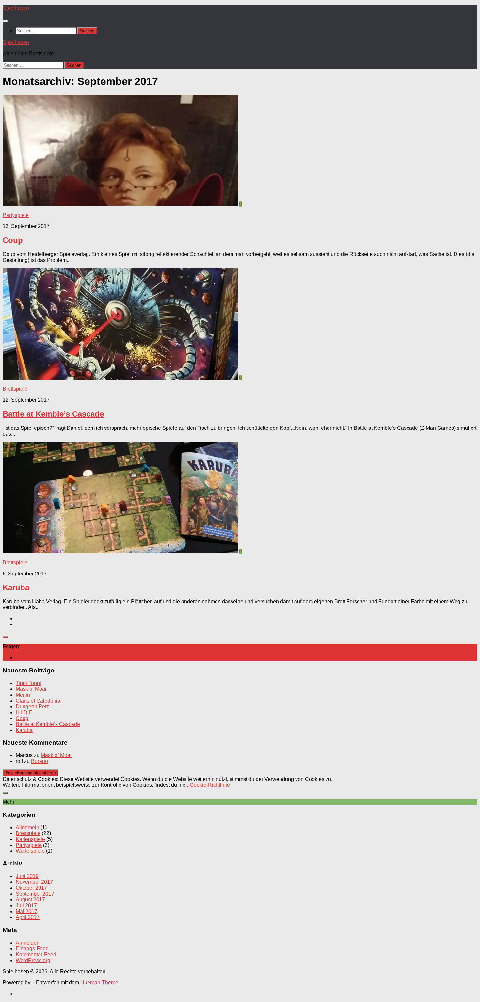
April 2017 (28, 917)
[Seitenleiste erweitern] (5, 637)
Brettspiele (15, 389)
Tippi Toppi (28, 683)
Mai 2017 (26, 911)
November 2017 (34, 882)
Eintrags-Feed (32, 948)
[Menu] (5, 21)
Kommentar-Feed (36, 954)
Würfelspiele (30, 851)
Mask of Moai (31, 689)
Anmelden (28, 942)
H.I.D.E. (25, 712)
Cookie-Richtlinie (210, 785)
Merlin (23, 695)
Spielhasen (16, 8)
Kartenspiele (30, 839)
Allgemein (27, 827)
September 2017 (35, 894)
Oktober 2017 (31, 888)
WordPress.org (33, 960)
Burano (39, 761)
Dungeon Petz (32, 706)
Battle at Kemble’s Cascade (53, 414)
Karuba (16, 587)
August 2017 (30, 899)
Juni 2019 (27, 876)
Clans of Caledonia (38, 700)
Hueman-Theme (99, 982)
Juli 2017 (26, 905)
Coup (13, 240)
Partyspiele (16, 215)
